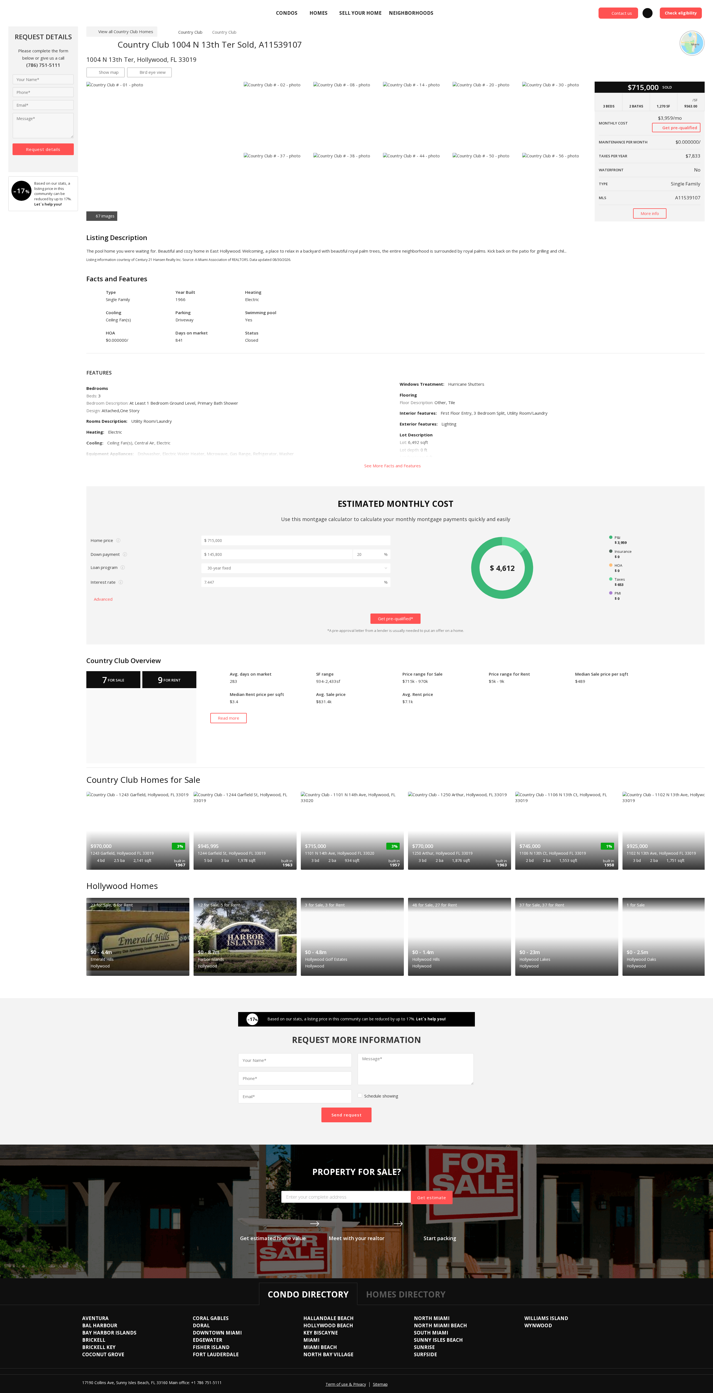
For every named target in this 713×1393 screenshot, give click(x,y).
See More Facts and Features (393, 465)
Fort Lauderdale (216, 1354)
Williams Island (546, 1318)
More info (650, 213)
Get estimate (431, 1197)
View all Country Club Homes (125, 31)
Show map (109, 72)
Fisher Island (211, 1347)
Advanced (104, 599)
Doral (201, 1325)
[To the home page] (166, 32)
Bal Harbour (99, 1325)
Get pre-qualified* (395, 618)
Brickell (93, 1340)
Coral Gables (211, 1318)
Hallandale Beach (328, 1318)
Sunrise (424, 1347)
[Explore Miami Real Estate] (49, 13)
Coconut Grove (103, 1354)
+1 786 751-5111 (206, 1382)
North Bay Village (328, 1354)
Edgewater (207, 1340)
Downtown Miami (217, 1333)
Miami (311, 1340)
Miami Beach (320, 1347)
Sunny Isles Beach (438, 1340)
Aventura (95, 1318)
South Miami (431, 1333)
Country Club (190, 32)
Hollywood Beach (328, 1325)
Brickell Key (99, 1347)
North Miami (432, 1318)
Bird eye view (153, 72)
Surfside (425, 1354)
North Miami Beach (440, 1325)
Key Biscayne (320, 1333)
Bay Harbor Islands (109, 1333)
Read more (228, 718)
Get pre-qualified (679, 127)
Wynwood (538, 1325)
